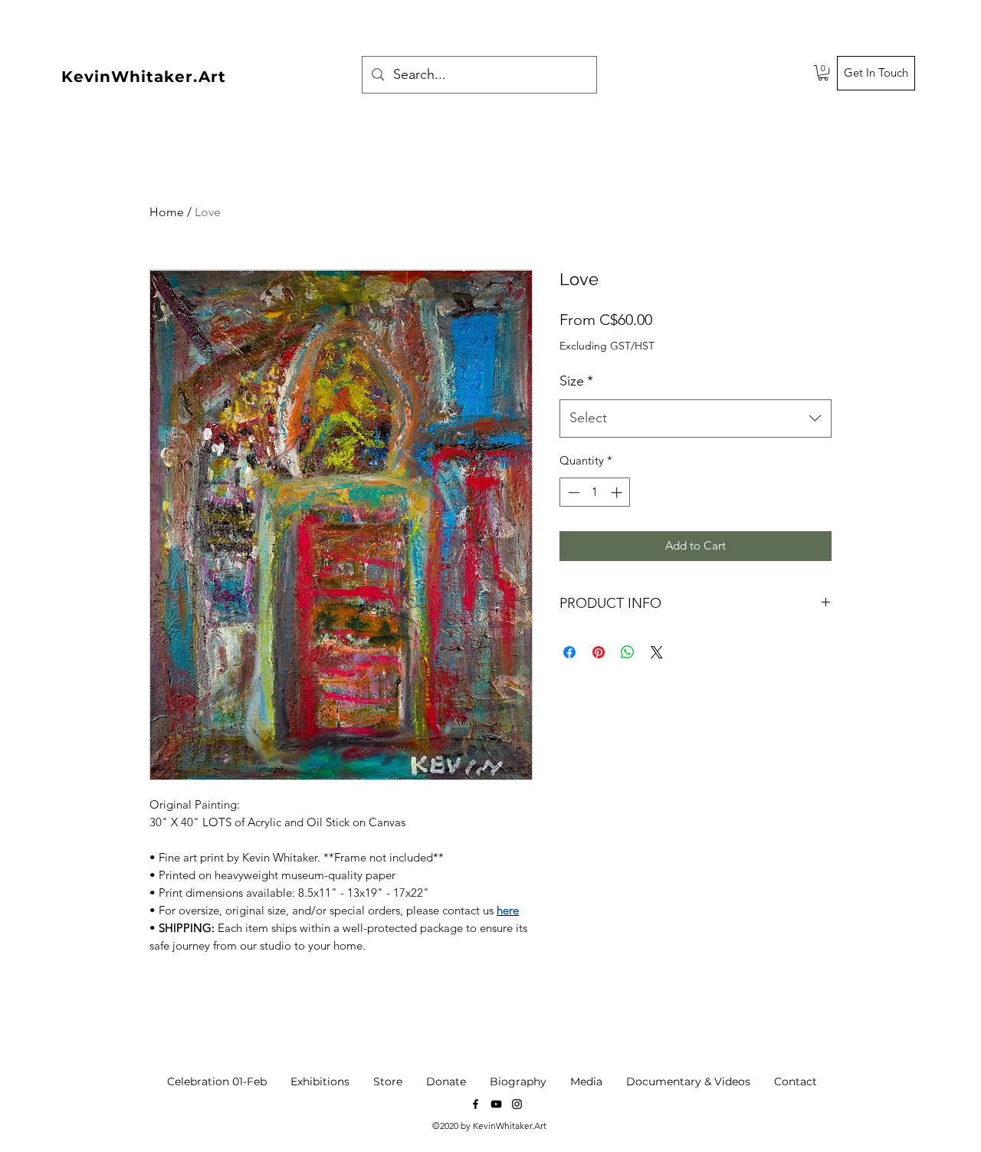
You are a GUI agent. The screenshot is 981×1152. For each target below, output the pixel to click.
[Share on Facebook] (569, 652)
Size (576, 381)
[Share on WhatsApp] (627, 652)
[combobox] (695, 418)
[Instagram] (516, 1104)
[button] (823, 72)
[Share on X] (657, 652)
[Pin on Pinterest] (598, 652)
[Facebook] (475, 1104)
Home (166, 212)
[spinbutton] (595, 492)
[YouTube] (496, 1104)
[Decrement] (572, 492)
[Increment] (618, 492)
